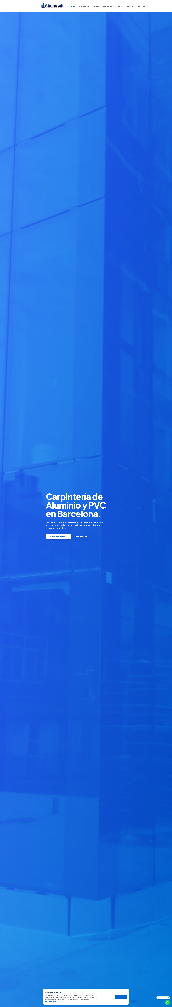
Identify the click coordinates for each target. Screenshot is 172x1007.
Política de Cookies (51, 1001)
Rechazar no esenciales (105, 997)
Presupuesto (130, 6)
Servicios (96, 6)
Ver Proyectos (81, 537)
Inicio (73, 6)
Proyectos (118, 6)
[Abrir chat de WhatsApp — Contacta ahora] (167, 1002)
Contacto (141, 6)
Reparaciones (107, 6)
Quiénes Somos (83, 6)
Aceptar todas (120, 997)
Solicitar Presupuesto (57, 537)
